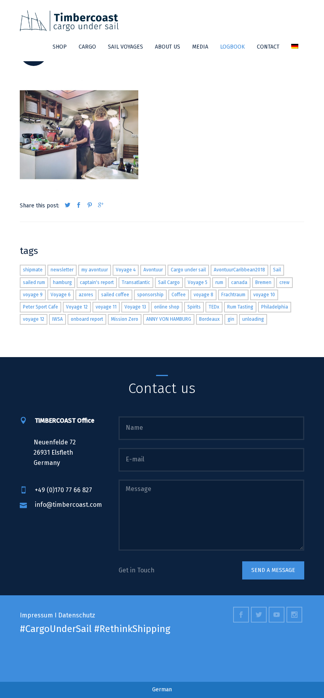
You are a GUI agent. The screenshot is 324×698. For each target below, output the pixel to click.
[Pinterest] (89, 205)
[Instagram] (295, 615)
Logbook (232, 46)
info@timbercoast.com (68, 504)
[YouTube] (277, 615)
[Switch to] (294, 47)
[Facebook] (78, 205)
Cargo (87, 46)
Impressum (36, 615)
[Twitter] (67, 205)
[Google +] (101, 205)
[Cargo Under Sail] (69, 20)
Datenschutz (76, 615)
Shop (60, 46)
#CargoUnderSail (56, 628)
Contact (268, 46)
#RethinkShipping (132, 628)
